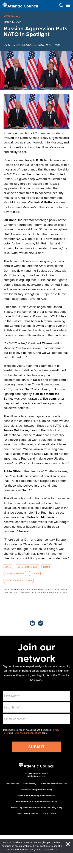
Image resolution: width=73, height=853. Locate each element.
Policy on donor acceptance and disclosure (36, 801)
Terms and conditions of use (53, 783)
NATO (8, 566)
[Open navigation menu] (68, 5)
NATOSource (12, 16)
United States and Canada (18, 580)
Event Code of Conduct (28, 813)
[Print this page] (32, 623)
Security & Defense (14, 573)
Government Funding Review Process (36, 795)
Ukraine (34, 573)
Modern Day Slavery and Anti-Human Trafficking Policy (36, 807)
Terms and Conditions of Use (27, 733)
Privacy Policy (12, 783)
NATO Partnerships (27, 566)
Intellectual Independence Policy (36, 789)
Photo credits (49, 813)
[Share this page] (40, 623)
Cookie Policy (29, 783)
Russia (46, 566)
